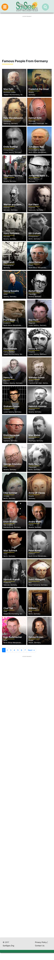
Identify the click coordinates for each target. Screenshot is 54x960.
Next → (31, 650)
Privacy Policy (41, 942)
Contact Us (39, 946)
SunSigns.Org (8, 946)
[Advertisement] (27, 818)
